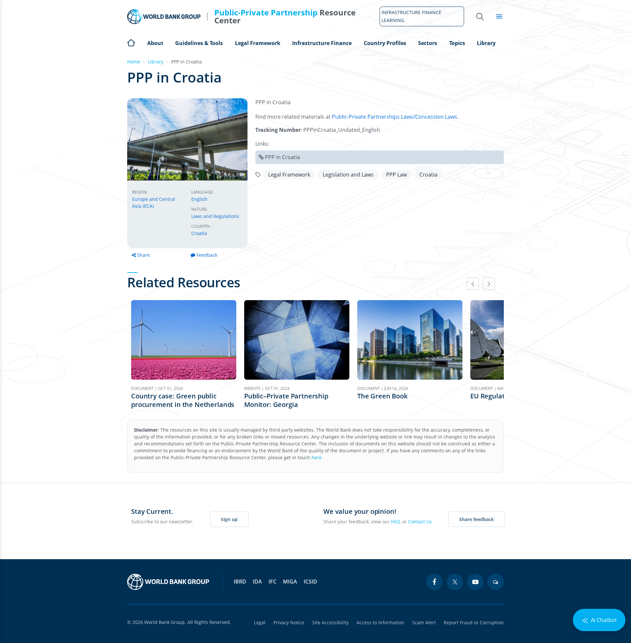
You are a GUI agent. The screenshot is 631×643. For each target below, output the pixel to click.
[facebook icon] (434, 582)
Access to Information (380, 622)
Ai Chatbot (603, 620)
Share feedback (476, 519)
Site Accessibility (330, 622)
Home (131, 42)
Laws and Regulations (215, 216)
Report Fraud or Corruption (474, 622)
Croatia (199, 233)
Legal (260, 622)
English (199, 199)
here (317, 457)
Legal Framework (257, 43)
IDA (257, 581)
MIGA (290, 581)
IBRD (240, 581)
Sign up (229, 519)
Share (143, 255)
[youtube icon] (475, 582)
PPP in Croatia (282, 157)
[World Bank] (168, 582)
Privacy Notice (288, 622)
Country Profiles (385, 43)
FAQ (395, 521)
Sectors (427, 43)
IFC (272, 581)
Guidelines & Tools (199, 43)
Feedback (207, 255)
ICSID (310, 581)
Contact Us (420, 521)
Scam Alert (424, 622)
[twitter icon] (455, 582)
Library (486, 43)
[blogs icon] (495, 582)
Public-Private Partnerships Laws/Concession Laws (394, 116)
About (155, 43)
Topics (457, 43)
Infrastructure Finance (322, 43)
